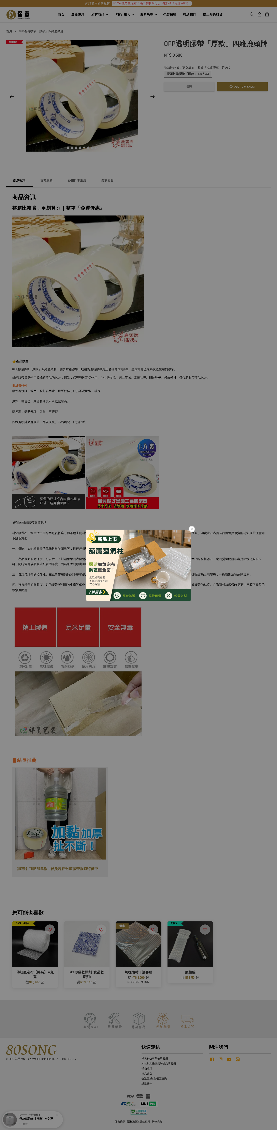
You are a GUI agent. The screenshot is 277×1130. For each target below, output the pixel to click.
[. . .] (138, 565)
